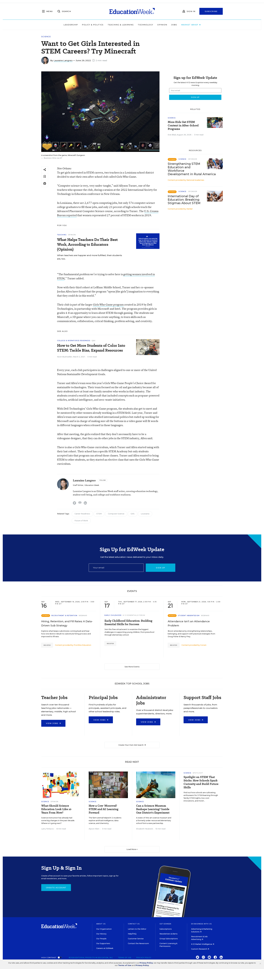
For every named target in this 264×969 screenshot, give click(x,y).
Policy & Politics (92, 25)
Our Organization (104, 929)
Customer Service (136, 939)
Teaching (62, 235)
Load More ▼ (132, 849)
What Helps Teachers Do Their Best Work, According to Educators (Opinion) (87, 244)
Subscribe (211, 11)
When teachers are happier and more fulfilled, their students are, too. (89, 257)
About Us (100, 924)
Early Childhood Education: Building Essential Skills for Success (128, 622)
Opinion (162, 25)
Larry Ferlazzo (47, 829)
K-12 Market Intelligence (202, 944)
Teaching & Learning (121, 25)
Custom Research (199, 949)
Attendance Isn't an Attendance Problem (189, 623)
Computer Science (116, 514)
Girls (132, 514)
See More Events (132, 667)
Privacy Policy (143, 958)
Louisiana (145, 514)
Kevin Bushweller (64, 357)
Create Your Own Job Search (131, 745)
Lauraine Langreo (63, 60)
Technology (145, 25)
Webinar (83, 615)
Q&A (93, 341)
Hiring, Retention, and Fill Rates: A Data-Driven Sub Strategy (67, 623)
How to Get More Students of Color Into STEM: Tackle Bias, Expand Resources (91, 348)
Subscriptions (166, 929)
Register (47, 645)
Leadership (71, 25)
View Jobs (52, 723)
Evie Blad (172, 135)
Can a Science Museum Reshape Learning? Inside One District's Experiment (152, 809)
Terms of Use (124, 958)
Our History (101, 934)
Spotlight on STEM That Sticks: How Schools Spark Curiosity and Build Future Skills (201, 782)
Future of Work (81, 521)
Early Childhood (113, 615)
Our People (101, 939)
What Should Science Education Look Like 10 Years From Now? (56, 809)
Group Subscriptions (169, 939)
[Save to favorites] (44, 176)
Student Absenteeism (189, 615)
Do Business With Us (201, 924)
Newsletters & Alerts (169, 934)
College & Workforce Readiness (73, 341)
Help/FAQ (132, 934)
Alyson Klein (94, 829)
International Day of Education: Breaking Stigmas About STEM (184, 199)
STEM (99, 514)
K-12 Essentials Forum (134, 615)
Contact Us (134, 924)
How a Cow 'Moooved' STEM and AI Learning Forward (103, 809)
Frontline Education (82, 645)
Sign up (160, 568)
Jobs (174, 25)
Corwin (203, 645)
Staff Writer (78, 485)
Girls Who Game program (108, 304)
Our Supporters (103, 943)
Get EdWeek (165, 924)
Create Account (56, 887)
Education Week (92, 485)
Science (46, 37)
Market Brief (190, 25)
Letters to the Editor (137, 929)
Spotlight (198, 773)
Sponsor (192, 159)
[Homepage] (132, 11)
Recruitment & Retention (64, 615)
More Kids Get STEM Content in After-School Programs (183, 125)
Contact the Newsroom (138, 943)
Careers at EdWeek (104, 948)
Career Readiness (82, 514)
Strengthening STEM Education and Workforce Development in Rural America (192, 169)
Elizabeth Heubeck (144, 829)
